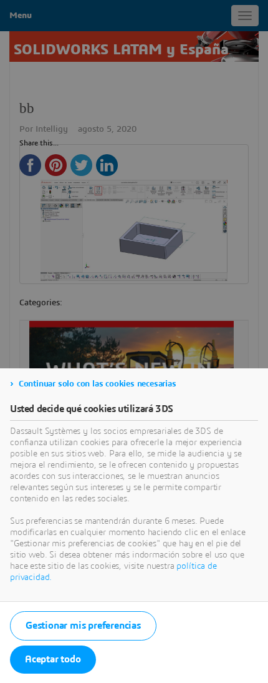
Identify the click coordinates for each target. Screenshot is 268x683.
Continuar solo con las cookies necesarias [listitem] (97, 384)
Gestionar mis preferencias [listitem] (83, 626)
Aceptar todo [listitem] (53, 659)
